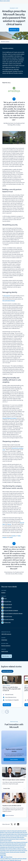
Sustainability (3, 853)
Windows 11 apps (4, 832)
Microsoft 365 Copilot (16, 844)
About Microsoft (13, 850)
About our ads (18, 860)
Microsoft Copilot (16, 830)
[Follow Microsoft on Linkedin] (18, 824)
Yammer (9, 524)
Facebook (4, 537)
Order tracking (20, 834)
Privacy (21, 858)
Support (26, 834)
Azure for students (8, 840)
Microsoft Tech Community (14, 847)
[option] (7, 671)
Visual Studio (3, 850)
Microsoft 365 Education (11, 837)
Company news (20, 850)
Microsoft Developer (7, 845)
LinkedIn (11, 537)
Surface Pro (9, 830)
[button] (14, 29)
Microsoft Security (10, 842)
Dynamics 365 (20, 842)
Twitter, (19, 535)
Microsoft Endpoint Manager (8, 300)
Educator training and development (7, 839)
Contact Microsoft (15, 858)
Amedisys (14, 535)
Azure (15, 842)
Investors (8, 852)
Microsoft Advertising (6, 844)
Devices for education (15, 835)
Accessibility (22, 852)
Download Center (18, 832)
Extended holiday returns (11, 834)
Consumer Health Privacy (5, 858)
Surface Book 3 (3, 830)
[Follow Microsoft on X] (12, 824)
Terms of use (6, 860)
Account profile (11, 832)
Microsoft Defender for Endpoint (9, 418)
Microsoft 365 (7, 295)
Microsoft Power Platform (11, 848)
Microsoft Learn (15, 845)
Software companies (21, 848)
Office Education (20, 837)
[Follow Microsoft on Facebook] (15, 824)
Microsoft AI (2, 842)
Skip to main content (5, 0)
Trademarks (11, 860)
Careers (7, 850)
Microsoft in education (5, 835)
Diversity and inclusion (15, 852)
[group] (11, 691)
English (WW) (3, 855)
